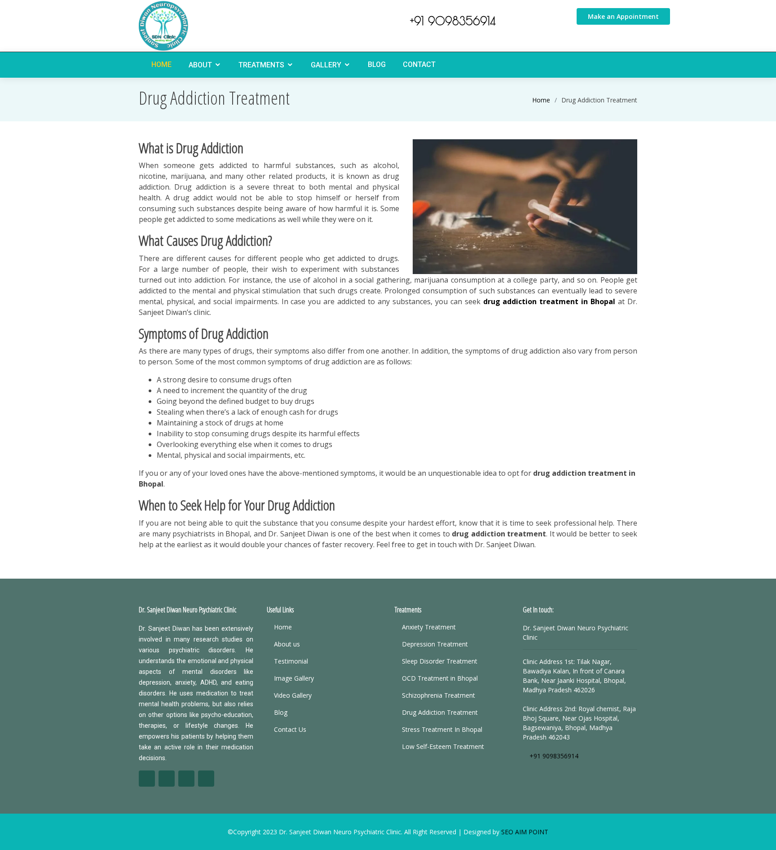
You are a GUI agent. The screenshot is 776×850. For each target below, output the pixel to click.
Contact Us (290, 729)
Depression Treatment (435, 644)
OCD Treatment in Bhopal (440, 678)
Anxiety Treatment (429, 627)
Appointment (623, 16)
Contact (419, 64)
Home (161, 64)
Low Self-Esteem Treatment (443, 747)
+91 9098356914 (450, 20)
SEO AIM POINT (524, 832)
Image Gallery (294, 678)
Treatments (261, 65)
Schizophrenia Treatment (438, 695)
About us (287, 644)
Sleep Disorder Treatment (439, 661)
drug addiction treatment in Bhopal (549, 301)
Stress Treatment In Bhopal (442, 729)
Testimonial (291, 661)
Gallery (326, 65)
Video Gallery (293, 695)
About (200, 65)
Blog (377, 64)
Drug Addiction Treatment (440, 712)
